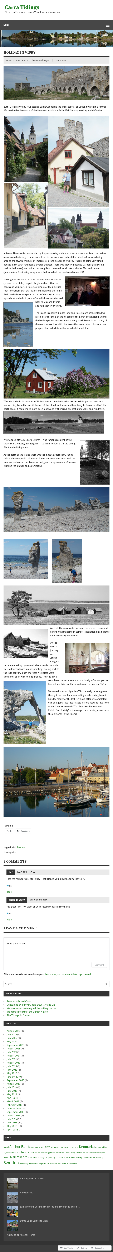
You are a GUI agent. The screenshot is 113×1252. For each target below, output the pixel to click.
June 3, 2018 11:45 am (26, 872)
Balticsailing (35, 1147)
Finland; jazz (33, 1153)
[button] (26, 149)
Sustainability (98, 1158)
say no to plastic (59, 1158)
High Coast (64, 1153)
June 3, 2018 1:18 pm (38, 900)
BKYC (47, 1147)
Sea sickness (70, 1158)
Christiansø (64, 1147)
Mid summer (32, 1158)
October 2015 (14, 1108)
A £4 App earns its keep (32, 1178)
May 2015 (12, 1126)
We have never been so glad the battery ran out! (32, 1008)
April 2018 (12, 1098)
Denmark (86, 1147)
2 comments (60, 60)
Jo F (11, 872)
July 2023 (12, 1052)
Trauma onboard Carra (19, 1001)
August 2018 (13, 1083)
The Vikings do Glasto (18, 1015)
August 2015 (13, 1115)
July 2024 (12, 1034)
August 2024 (13, 1031)
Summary (78, 1158)
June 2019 (12, 1069)
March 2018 (13, 1101)
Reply (9, 891)
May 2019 (12, 1073)
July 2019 (12, 1066)
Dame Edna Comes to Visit (34, 1220)
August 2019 (13, 1062)
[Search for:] (56, 984)
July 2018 (12, 1087)
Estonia (12, 1152)
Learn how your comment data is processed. (68, 974)
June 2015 (12, 1122)
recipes (48, 1157)
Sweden (21, 847)
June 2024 (12, 1038)
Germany (55, 1152)
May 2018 (12, 1094)
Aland (6, 1147)
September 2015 (15, 1112)
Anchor (14, 1147)
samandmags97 (42, 60)
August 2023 (13, 1048)
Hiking (72, 1153)
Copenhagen (73, 1147)
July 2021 (12, 1059)
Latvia (88, 1153)
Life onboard (95, 1153)
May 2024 (12, 1041)
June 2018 (12, 1091)
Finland (22, 1152)
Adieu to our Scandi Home (21, 1235)
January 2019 (14, 1076)
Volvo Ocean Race (58, 1163)
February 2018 (14, 1105)
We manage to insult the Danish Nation (27, 1011)
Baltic (26, 1146)
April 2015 (12, 1129)
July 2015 (12, 1119)
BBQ (42, 1147)
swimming (23, 1163)
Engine (6, 1153)
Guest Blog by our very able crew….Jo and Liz (31, 1004)
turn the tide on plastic (37, 1164)
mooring (41, 1158)
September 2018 (15, 1080)
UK (48, 1163)
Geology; (46, 1153)
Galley (40, 1153)
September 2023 (15, 1045)
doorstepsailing (100, 1147)
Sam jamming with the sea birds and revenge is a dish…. (50, 1206)
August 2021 (13, 1055)
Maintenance (18, 1157)
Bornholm (55, 1147)
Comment (99, 965)
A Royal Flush (27, 1192)
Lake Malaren (80, 1153)
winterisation (72, 1164)
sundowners (87, 1158)
